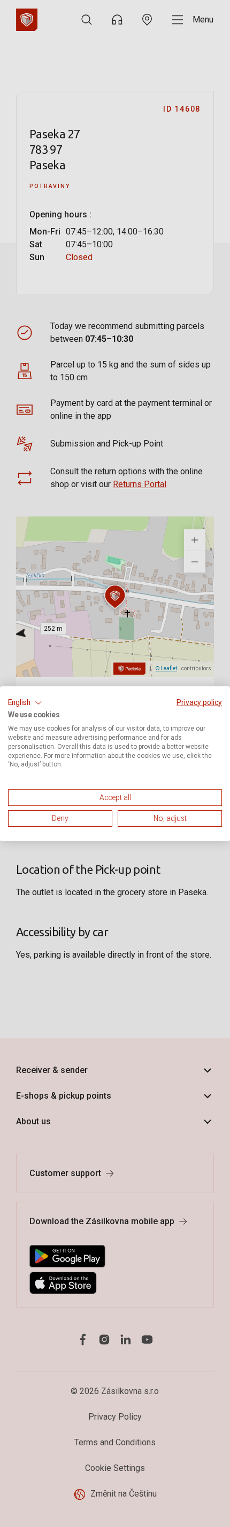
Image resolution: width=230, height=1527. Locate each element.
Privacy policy (199, 702)
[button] (25, 702)
